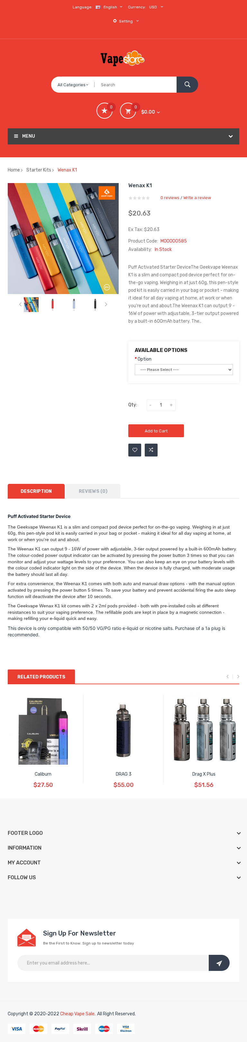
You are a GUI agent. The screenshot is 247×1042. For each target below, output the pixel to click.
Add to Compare (151, 450)
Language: (82, 7)
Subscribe (219, 963)
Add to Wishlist (134, 450)
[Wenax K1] (31, 304)
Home (14, 170)
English (111, 7)
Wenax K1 (67, 170)
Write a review (197, 197)
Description (36, 491)
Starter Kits (38, 170)
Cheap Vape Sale (77, 1014)
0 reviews (169, 197)
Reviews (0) (93, 491)
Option (144, 359)
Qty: (132, 405)
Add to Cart (156, 431)
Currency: (137, 7)
